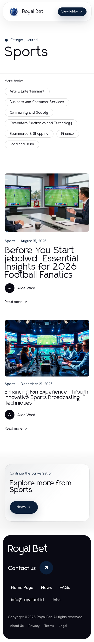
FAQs (65, 587)
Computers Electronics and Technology (41, 123)
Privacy (34, 625)
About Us (17, 625)
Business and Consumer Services (37, 102)
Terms (49, 625)
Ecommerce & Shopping (29, 134)
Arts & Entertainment (27, 91)
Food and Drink (22, 144)
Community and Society (29, 112)
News (21, 507)
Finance (67, 134)
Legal (63, 625)
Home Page (22, 587)
